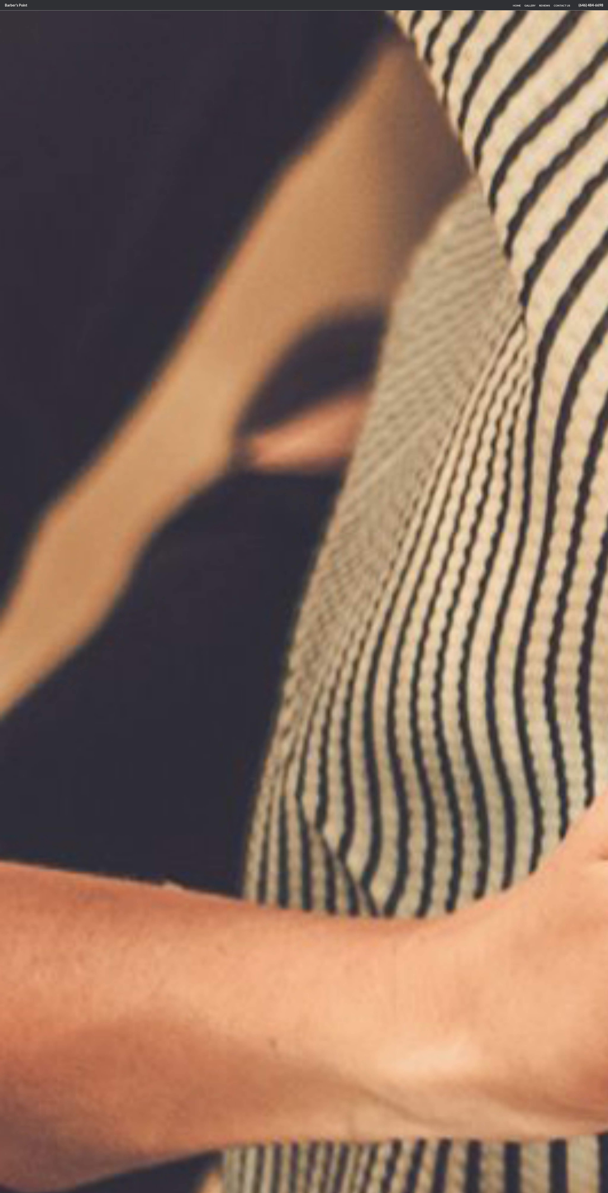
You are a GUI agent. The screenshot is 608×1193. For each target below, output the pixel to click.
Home (517, 5)
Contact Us (562, 5)
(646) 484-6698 (591, 5)
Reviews (544, 5)
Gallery (529, 5)
